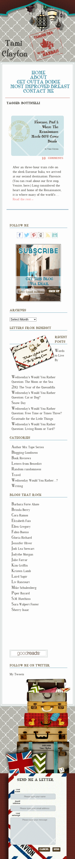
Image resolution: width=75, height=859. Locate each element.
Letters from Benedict (32, 353)
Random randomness (26, 469)
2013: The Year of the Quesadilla (33, 387)
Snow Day (19, 403)
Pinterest (34, 235)
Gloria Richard (22, 537)
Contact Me (38, 91)
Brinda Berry (21, 510)
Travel (16, 475)
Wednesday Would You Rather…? (35, 480)
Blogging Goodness (25, 452)
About (38, 77)
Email (55, 235)
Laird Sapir (19, 576)
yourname (17, 790)
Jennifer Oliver (22, 543)
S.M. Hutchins (21, 599)
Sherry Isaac (20, 610)
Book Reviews (21, 458)
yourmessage (16, 814)
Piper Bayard (21, 593)
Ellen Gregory (21, 526)
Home (38, 72)
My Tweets (17, 674)
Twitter (27, 235)
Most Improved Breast (40, 86)
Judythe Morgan (22, 554)
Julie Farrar (20, 560)
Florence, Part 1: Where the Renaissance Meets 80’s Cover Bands (44, 132)
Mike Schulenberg (24, 588)
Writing (17, 486)
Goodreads (41, 235)
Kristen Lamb (21, 571)
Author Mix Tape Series (28, 447)
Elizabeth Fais (21, 521)
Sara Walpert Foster (25, 604)
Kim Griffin (20, 565)
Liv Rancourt (21, 582)
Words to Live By (59, 355)
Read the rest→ (23, 199)
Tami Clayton (15, 48)
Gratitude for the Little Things (32, 419)
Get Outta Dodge (38, 81)
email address (16, 802)
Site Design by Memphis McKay (61, 770)
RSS (48, 235)
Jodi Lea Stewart (23, 548)
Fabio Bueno (20, 532)
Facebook (20, 235)
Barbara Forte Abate (25, 504)
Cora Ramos (20, 515)
